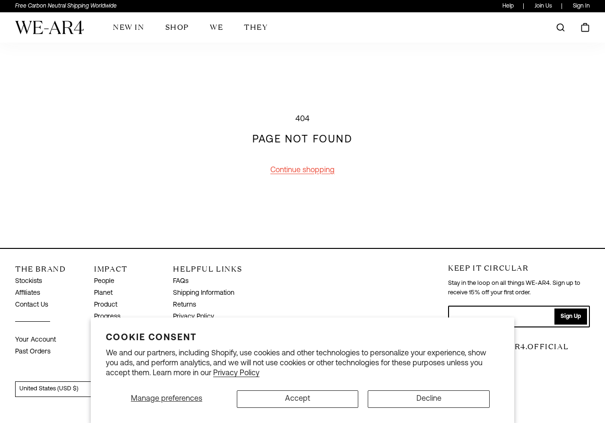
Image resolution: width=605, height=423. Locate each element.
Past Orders (33, 351)
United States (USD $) (48, 389)
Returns (184, 304)
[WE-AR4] (49, 31)
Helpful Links (207, 268)
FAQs (181, 281)
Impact (111, 268)
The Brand (40, 268)
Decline (428, 399)
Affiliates (27, 293)
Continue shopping (302, 170)
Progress (107, 316)
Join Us (543, 6)
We (216, 27)
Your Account (35, 340)
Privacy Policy (236, 373)
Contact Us (31, 304)
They (256, 27)
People (104, 281)
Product (105, 304)
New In (129, 27)
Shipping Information (203, 293)
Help (508, 6)
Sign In (581, 6)
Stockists (28, 281)
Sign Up (571, 316)
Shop (177, 27)
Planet (103, 293)
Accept (297, 399)
